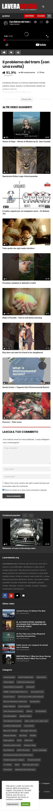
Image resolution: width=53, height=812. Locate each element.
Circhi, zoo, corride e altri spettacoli (30, 697)
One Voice (22, 735)
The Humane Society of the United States (18, 755)
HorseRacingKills (10, 716)
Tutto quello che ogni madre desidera (18, 248)
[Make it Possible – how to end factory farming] (26, 301)
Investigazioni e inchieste (12, 721)
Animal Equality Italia (25, 677)
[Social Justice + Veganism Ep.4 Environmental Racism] (26, 371)
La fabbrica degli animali (12, 726)
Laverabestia (29, 726)
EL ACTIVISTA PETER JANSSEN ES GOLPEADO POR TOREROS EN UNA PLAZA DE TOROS (31, 624)
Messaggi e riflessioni (28, 731)
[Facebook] (4, 595)
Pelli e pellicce (9, 740)
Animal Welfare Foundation (13, 687)
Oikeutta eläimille (10, 735)
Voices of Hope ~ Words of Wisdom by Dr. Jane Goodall (26, 141)
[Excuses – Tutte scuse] (26, 406)
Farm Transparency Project (13, 711)
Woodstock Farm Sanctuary (25, 770)
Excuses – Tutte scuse (12, 422)
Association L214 (37, 692)
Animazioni (30, 687)
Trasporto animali (34, 760)
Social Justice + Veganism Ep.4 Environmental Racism (25, 387)
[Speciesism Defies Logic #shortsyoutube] (26, 160)
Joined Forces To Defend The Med (30, 611)
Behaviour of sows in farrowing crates (19, 548)
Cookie (47, 792)
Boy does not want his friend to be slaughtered (22, 352)
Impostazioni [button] (12, 804)
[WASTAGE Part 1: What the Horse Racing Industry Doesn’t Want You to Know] (8, 659)
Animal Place (41, 677)
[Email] (23, 595)
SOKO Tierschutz (23, 750)
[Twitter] (17, 595)
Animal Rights (9, 682)
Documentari (34, 701)
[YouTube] (11, 595)
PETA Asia (28, 740)
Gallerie (29, 711)
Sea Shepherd (9, 750)
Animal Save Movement (25, 682)
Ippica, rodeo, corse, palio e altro (36, 721)
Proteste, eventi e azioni (12, 745)
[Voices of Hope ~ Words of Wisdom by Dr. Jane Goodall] (26, 125)
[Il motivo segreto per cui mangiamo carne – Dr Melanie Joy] (26, 195)
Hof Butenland (41, 711)
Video (17, 765)
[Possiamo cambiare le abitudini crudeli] (26, 267)
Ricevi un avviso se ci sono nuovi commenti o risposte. (25, 490)
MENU (7, 16)
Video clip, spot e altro (30, 765)
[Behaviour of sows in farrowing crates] (26, 532)
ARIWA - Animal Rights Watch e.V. (15, 692)
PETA (19, 740)
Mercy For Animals (10, 731)
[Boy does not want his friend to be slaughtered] (26, 336)
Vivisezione (8, 770)
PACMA (33, 735)
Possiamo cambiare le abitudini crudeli (19, 283)
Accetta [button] (25, 804)
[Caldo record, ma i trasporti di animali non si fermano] (8, 648)
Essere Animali (24, 706)
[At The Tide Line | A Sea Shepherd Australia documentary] (8, 637)
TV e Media (7, 765)
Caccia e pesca (9, 697)
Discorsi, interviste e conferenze (15, 701)
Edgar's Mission (9, 706)
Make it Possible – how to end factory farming (22, 318)
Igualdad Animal (25, 716)
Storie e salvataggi (39, 750)
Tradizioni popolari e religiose (14, 760)
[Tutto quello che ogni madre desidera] (26, 232)
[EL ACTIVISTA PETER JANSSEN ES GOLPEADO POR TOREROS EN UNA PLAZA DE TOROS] (8, 625)
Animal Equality (9, 677)
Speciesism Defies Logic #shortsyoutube (20, 176)
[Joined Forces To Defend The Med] (8, 614)
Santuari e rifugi (29, 745)
